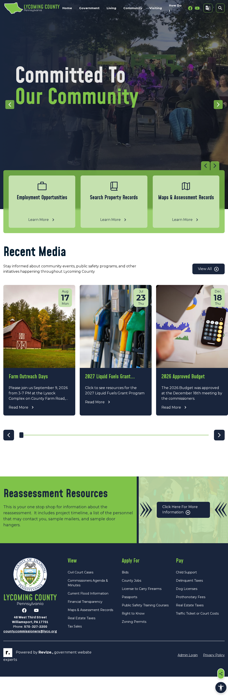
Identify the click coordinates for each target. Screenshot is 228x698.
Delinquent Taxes (189, 581)
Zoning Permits (134, 622)
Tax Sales (75, 626)
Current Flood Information (88, 593)
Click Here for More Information (180, 509)
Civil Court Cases (80, 572)
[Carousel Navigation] (111, 165)
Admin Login (188, 655)
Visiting (155, 8)
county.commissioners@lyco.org (30, 631)
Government (89, 8)
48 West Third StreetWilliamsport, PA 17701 (30, 620)
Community (132, 8)
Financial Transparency (85, 602)
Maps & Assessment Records (90, 610)
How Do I (175, 8)
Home (67, 8)
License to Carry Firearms (141, 589)
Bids (125, 572)
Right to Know (133, 613)
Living (111, 8)
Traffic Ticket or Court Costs (197, 613)
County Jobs (131, 581)
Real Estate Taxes (81, 618)
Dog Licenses (186, 589)
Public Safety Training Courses (145, 605)
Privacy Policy (214, 655)
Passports (129, 597)
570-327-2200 (35, 626)
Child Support (186, 572)
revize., (46, 652)
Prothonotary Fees (190, 597)
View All (205, 269)
